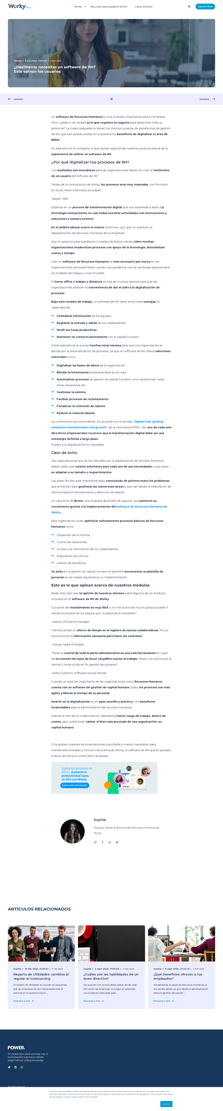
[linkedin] (15, 1067)
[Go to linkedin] (109, 842)
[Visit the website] (96, 842)
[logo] (16, 1047)
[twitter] (10, 1067)
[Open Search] (189, 6)
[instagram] (21, 1067)
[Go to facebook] (102, 842)
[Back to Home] (19, 6)
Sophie (18, 60)
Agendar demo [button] (205, 6)
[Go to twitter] (116, 842)
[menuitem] (85, 6)
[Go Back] (111, 99)
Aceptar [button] (166, 1104)
